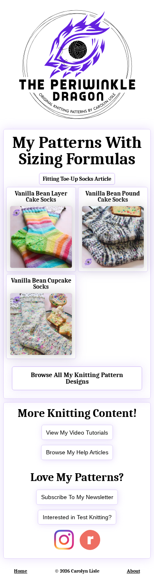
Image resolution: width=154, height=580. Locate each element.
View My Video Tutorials (77, 432)
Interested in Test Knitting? (77, 517)
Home (20, 571)
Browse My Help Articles (77, 452)
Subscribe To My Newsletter (77, 497)
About (133, 571)
